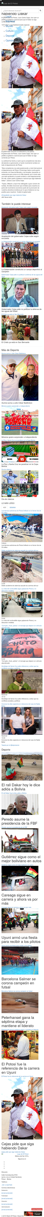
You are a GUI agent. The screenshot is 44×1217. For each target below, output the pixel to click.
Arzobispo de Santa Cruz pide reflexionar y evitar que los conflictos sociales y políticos (20, 667)
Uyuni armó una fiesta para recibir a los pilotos (17, 945)
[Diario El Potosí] (9, 3)
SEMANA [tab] (13, 507)
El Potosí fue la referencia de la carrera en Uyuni (17, 1076)
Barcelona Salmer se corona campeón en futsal (17, 991)
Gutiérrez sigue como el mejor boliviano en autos (17, 865)
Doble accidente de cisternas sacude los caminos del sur (20, 550)
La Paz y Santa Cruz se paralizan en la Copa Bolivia (18, 440)
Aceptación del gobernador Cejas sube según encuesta (19, 207)
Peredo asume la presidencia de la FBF (14, 827)
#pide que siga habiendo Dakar (16, 195)
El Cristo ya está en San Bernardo (13, 314)
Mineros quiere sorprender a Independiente (16, 406)
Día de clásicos (6, 469)
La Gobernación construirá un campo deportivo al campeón (21, 241)
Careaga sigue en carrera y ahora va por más (16, 907)
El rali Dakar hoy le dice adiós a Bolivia (14, 793)
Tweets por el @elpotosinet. (11, 745)
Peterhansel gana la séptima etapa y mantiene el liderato (20, 1030)
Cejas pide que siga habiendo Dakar (13, 1152)
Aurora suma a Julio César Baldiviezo (14, 353)
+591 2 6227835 (7, 1185)
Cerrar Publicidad (37, 1209)
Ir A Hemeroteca (22, 49)
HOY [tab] (4, 507)
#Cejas (4, 195)
